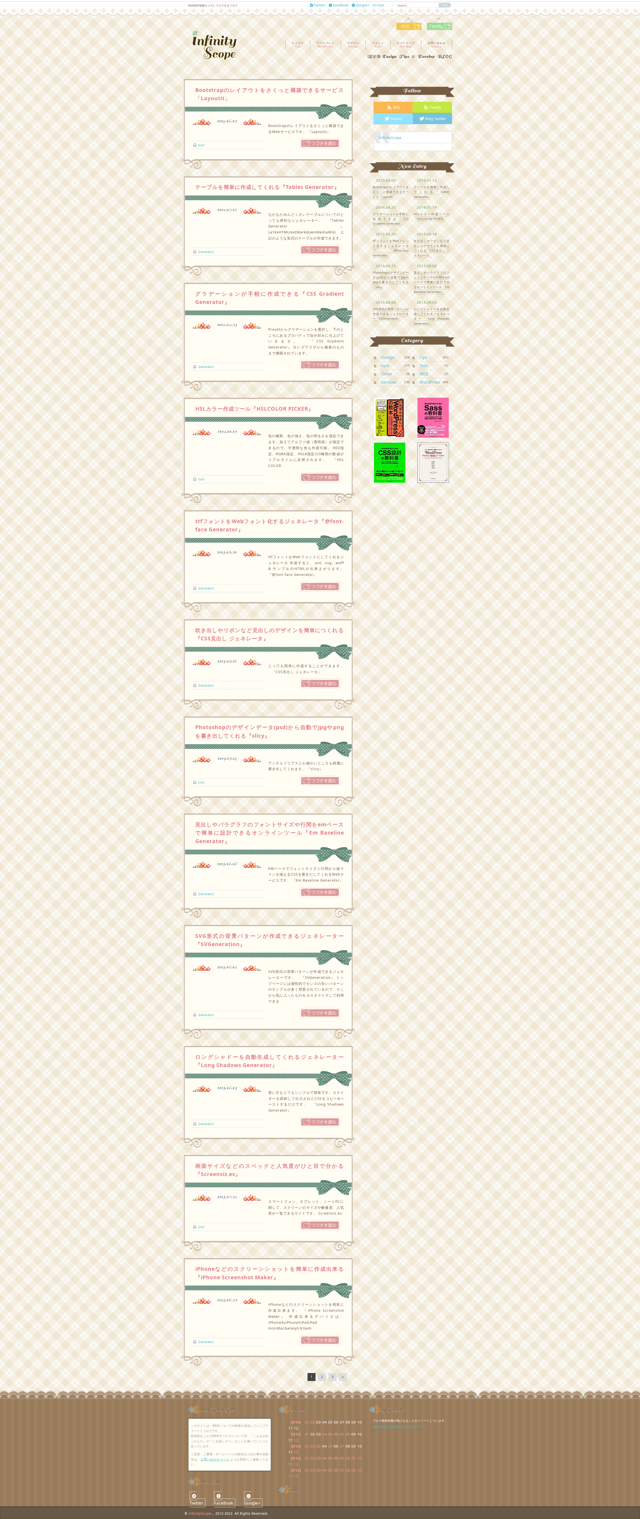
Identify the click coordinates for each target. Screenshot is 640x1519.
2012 (295, 1470)
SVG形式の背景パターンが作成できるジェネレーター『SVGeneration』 (390, 314)
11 (290, 1464)
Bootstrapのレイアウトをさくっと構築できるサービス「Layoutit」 (390, 192)
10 (359, 1458)
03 (318, 1446)
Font (385, 365)
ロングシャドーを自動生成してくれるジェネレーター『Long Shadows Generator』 (432, 316)
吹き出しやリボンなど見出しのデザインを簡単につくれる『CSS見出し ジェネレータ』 (432, 248)
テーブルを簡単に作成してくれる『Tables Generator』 (267, 186)
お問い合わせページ (215, 1459)
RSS (396, 107)
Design (387, 357)
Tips (423, 357)
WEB (424, 374)
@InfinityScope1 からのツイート (400, 1426)
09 (353, 1458)
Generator (206, 251)
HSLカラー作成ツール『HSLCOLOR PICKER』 (254, 408)
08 (348, 1434)
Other (386, 374)
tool (201, 145)
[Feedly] (437, 28)
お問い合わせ (437, 44)
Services (388, 382)
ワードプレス (325, 44)
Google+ (363, 5)
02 (312, 1422)
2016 (295, 1422)
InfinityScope (390, 137)
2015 (295, 1434)
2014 (295, 1446)
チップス (298, 44)
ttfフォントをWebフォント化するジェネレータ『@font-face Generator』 (390, 248)
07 (342, 1434)
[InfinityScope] (218, 45)
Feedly (435, 107)
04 (324, 1434)
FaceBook (340, 5)
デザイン (353, 44)
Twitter (320, 5)
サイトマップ (406, 44)
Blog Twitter (435, 118)
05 (330, 1434)
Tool (424, 365)
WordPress (430, 382)
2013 (295, 1458)
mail (380, 5)
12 (296, 1440)
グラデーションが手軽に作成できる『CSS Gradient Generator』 (390, 219)
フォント (378, 44)
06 (336, 1434)
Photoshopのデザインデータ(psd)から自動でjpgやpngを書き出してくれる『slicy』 (390, 279)
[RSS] (409, 28)
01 (307, 1422)
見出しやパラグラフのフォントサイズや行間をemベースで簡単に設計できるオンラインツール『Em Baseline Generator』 (269, 833)
